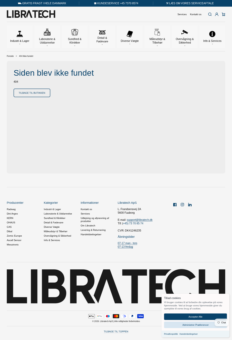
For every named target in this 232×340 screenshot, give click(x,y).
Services (85, 213)
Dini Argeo (12, 213)
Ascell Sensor (14, 240)
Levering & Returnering (93, 230)
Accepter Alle (195, 316)
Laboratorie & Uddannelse (58, 213)
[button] (20, 36)
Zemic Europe (14, 235)
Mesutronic (13, 244)
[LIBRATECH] (31, 14)
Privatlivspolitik (171, 334)
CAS (9, 227)
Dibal (9, 231)
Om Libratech (88, 225)
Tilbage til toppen (116, 331)
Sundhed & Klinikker (54, 218)
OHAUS (11, 222)
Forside (10, 56)
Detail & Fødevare (53, 222)
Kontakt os (86, 209)
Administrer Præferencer (195, 325)
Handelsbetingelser (189, 334)
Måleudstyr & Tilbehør (55, 231)
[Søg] (210, 14)
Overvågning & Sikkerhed (57, 235)
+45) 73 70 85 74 (133, 223)
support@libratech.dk (140, 219)
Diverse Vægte (52, 227)
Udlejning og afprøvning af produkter (95, 219)
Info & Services (52, 240)
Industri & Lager (52, 209)
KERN (10, 218)
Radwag (11, 209)
